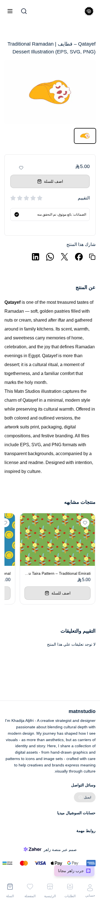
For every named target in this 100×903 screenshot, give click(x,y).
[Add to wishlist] (21, 167)
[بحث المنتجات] (24, 11)
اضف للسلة (53, 181)
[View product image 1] (85, 136)
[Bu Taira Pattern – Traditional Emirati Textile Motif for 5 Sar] (57, 539)
